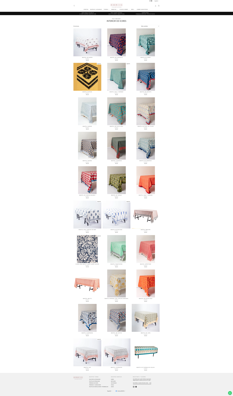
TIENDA (106, 9)
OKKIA (112, 386)
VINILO (112, 384)
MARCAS (114, 9)
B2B (132, 9)
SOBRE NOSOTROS (142, 9)
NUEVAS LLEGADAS (96, 9)
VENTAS (86, 9)
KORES (112, 379)
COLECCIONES (124, 9)
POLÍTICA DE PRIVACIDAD (94, 381)
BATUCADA (113, 381)
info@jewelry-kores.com (141, 14)
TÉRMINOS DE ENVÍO (93, 383)
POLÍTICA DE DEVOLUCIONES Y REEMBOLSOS (98, 386)
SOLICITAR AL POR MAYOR (94, 379)
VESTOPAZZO (114, 383)
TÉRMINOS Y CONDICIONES (95, 384)
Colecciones (117, 18)
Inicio (113, 18)
